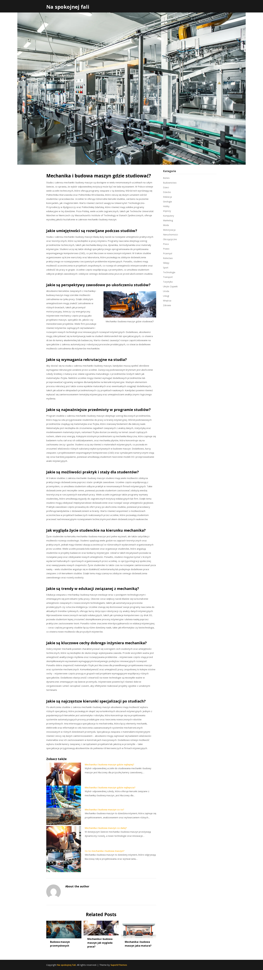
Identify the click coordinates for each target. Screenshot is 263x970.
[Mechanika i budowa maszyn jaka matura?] (138, 928)
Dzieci (166, 187)
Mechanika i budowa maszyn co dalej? (106, 827)
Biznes (166, 178)
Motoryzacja (169, 229)
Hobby (166, 206)
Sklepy (166, 262)
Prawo (166, 248)
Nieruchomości (170, 234)
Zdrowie (167, 305)
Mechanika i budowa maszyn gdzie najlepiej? (109, 764)
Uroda (166, 291)
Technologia (169, 272)
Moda (166, 225)
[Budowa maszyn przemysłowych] (63, 928)
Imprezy (167, 211)
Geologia (167, 201)
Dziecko (167, 192)
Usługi (166, 295)
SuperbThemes (118, 964)
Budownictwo (170, 182)
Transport (168, 277)
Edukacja (167, 196)
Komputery (168, 215)
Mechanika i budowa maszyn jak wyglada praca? (99, 942)
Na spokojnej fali (67, 6)
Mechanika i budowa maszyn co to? (104, 809)
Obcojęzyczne (170, 239)
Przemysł (167, 253)
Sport (165, 267)
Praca (166, 244)
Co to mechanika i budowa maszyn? (104, 850)
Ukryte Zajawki (170, 286)
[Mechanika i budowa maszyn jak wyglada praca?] (101, 927)
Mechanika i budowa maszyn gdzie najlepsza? (110, 787)
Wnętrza (167, 300)
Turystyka (168, 281)
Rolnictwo (168, 258)
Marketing (168, 220)
